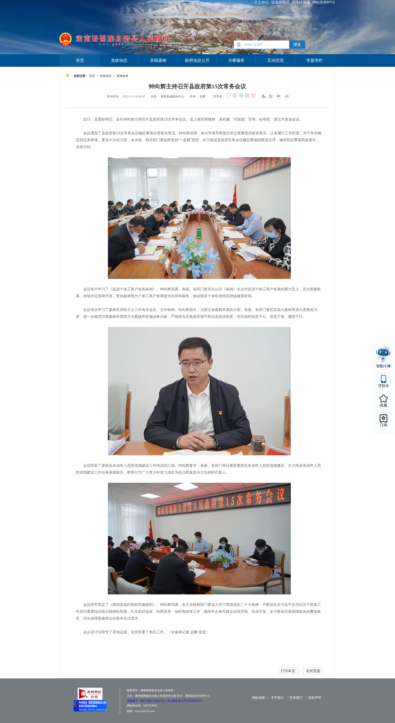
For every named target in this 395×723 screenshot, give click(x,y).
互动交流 (275, 60)
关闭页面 (313, 671)
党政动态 (119, 60)
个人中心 (261, 2)
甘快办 (383, 386)
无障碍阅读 (301, 2)
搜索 (297, 44)
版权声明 (314, 697)
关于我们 (277, 697)
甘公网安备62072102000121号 (185, 700)
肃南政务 (122, 76)
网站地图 (258, 697)
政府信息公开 (197, 60)
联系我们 (296, 697)
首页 (80, 60)
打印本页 (288, 671)
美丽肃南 (158, 60)
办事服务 (236, 60)
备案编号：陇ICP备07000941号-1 (147, 700)
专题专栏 (314, 60)
